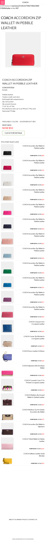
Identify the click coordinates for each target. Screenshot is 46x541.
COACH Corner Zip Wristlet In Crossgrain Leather (34, 337)
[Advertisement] (24, 71)
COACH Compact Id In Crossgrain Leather (36, 323)
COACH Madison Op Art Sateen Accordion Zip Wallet (33, 411)
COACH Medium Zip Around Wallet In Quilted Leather (34, 396)
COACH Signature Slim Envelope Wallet (33, 367)
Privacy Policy (22, 519)
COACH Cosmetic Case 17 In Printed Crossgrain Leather (34, 381)
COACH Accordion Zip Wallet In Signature (33, 425)
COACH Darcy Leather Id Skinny (33, 351)
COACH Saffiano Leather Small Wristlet (33, 455)
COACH (7, 18)
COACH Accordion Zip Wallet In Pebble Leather (33, 147)
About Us (12, 519)
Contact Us (32, 519)
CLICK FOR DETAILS (13, 133)
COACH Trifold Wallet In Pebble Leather (33, 440)
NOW (37, 155)
